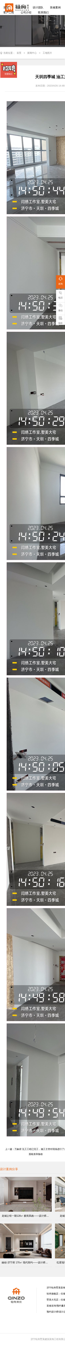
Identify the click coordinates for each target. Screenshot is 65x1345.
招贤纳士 (9, 74)
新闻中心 (32, 53)
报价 (60, 323)
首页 (19, 53)
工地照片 (47, 53)
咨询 (60, 284)
